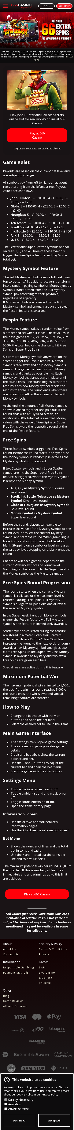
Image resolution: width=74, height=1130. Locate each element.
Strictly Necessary (20, 1100)
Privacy (44, 954)
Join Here (64, 6)
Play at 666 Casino (37, 135)
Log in (46, 6)
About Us (9, 949)
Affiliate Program (15, 1006)
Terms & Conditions (53, 949)
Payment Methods (16, 972)
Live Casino (47, 972)
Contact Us (11, 954)
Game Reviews (13, 1001)
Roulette (45, 983)
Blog (6, 996)
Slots (42, 967)
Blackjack (45, 977)
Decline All (19, 1120)
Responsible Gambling (18, 967)
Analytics (14, 1104)
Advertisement (18, 1109)
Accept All (54, 1120)
